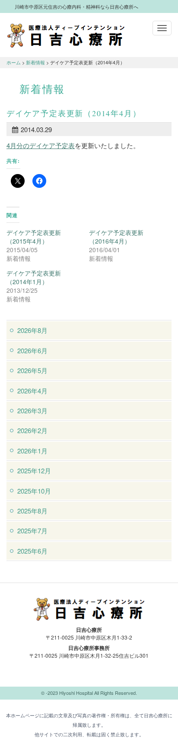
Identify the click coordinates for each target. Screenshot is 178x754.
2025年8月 (32, 510)
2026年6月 (32, 350)
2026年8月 (32, 330)
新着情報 (35, 62)
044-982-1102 (89, 675)
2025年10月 (34, 490)
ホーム (13, 62)
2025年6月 (32, 550)
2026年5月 (32, 370)
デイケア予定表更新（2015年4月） (33, 236)
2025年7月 (32, 530)
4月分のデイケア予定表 (40, 145)
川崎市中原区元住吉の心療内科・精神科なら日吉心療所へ (65, 35)
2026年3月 (32, 410)
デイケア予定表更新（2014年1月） (33, 277)
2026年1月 (32, 450)
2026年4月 (32, 390)
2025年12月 (34, 470)
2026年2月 (32, 430)
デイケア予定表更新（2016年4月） (116, 236)
